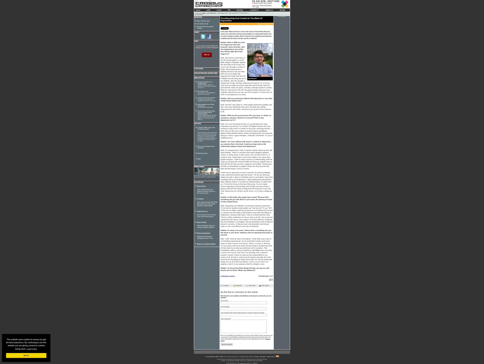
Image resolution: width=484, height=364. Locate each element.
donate (282, 10)
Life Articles (211, 13)
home (198, 10)
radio (208, 10)
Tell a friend (252, 285)
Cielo (257, 6)
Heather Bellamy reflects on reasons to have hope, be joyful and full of (207, 84)
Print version (265, 285)
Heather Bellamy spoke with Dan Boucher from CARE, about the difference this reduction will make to (207, 115)
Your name (224, 301)
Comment (226, 285)
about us (269, 10)
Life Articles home (202, 23)
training (240, 10)
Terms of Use (270, 356)
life (229, 10)
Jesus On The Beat (265, 5)
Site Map (262, 356)
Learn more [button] (32, 349)
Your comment (225, 319)
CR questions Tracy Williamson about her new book (206, 93)
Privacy (257, 356)
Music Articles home (203, 21)
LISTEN (255, 3)
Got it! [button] (26, 355)
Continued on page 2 (228, 276)
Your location (225, 307)
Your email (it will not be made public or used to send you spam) (242, 313)
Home (204, 13)
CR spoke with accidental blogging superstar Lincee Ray (206, 99)
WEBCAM (262, 3)
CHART (269, 3)
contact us (254, 10)
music (219, 10)
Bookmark (239, 285)
